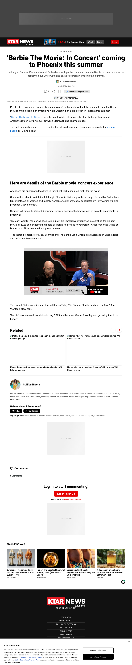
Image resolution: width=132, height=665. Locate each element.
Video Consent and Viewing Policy (27, 660)
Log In (114, 42)
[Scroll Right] (119, 330)
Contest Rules (66, 621)
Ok (129, 642)
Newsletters (33, 411)
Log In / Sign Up (66, 494)
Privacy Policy (37, 657)
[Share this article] (53, 91)
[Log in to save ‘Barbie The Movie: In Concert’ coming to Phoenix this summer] (59, 91)
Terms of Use (26, 657)
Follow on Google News (78, 92)
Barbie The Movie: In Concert (27, 117)
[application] (66, 271)
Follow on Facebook (66, 624)
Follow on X (66, 628)
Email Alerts (66, 631)
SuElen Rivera (31, 384)
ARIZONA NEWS (66, 52)
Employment (66, 635)
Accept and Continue (98, 657)
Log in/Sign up (16, 416)
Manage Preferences (98, 650)
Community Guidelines (72, 500)
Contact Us (66, 617)
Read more (14, 399)
